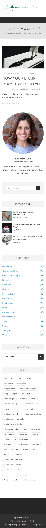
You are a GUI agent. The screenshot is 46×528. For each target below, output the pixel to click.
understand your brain (12, 470)
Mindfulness (20, 73)
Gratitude (6, 289)
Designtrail (37, 524)
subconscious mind (11, 449)
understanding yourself (12, 465)
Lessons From (8, 294)
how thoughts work (11, 414)
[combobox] (23, 357)
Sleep (4, 321)
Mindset (31, 73)
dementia (23, 399)
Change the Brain (10, 271)
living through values (12, 429)
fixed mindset (28, 409)
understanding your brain (13, 460)
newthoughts (9, 444)
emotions (7, 409)
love (25, 429)
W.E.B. (6, 480)
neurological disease (21, 439)
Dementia (6, 280)
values (30, 475)
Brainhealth (8, 73)
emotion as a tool (31, 404)
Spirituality (7, 326)
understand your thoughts (13, 475)
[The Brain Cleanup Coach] (23, 8)
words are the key (29, 480)
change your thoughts (28, 389)
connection (26, 394)
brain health (8, 384)
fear (16, 409)
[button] (23, 20)
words (15, 480)
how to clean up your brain (14, 419)
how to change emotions (32, 414)
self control (37, 444)
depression (35, 399)
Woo (4, 335)
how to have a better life (13, 424)
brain (29, 378)
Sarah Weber (14, 89)
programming (23, 444)
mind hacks (36, 434)
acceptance (8, 378)
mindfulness (23, 434)
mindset (7, 439)
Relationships (8, 316)
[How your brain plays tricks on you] (23, 57)
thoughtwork (20, 454)
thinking (25, 449)
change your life (10, 389)
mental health (9, 434)
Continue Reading (11, 103)
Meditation (7, 298)
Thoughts (6, 330)
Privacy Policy (11, 524)
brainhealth (21, 384)
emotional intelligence (12, 404)
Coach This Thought (11, 275)
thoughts (7, 454)
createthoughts (9, 399)
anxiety (19, 378)
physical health (9, 312)
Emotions (6, 284)
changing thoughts (11, 394)
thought (36, 449)
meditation (35, 429)
